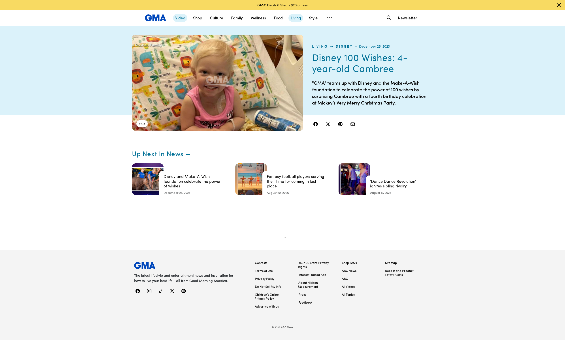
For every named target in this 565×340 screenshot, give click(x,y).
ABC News (349, 270)
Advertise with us (267, 306)
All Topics (348, 294)
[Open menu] (329, 18)
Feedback (305, 302)
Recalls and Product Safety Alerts (399, 272)
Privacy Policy (264, 278)
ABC (345, 278)
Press (302, 294)
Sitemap (391, 262)
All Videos (348, 286)
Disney (344, 46)
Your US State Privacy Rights (313, 264)
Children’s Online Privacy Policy (266, 296)
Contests (261, 262)
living (320, 46)
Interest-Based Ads (312, 274)
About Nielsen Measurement (308, 284)
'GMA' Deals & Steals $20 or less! (282, 4)
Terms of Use (264, 270)
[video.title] (217, 83)
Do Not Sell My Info (268, 286)
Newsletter (407, 18)
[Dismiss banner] (558, 5)
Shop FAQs (349, 262)
